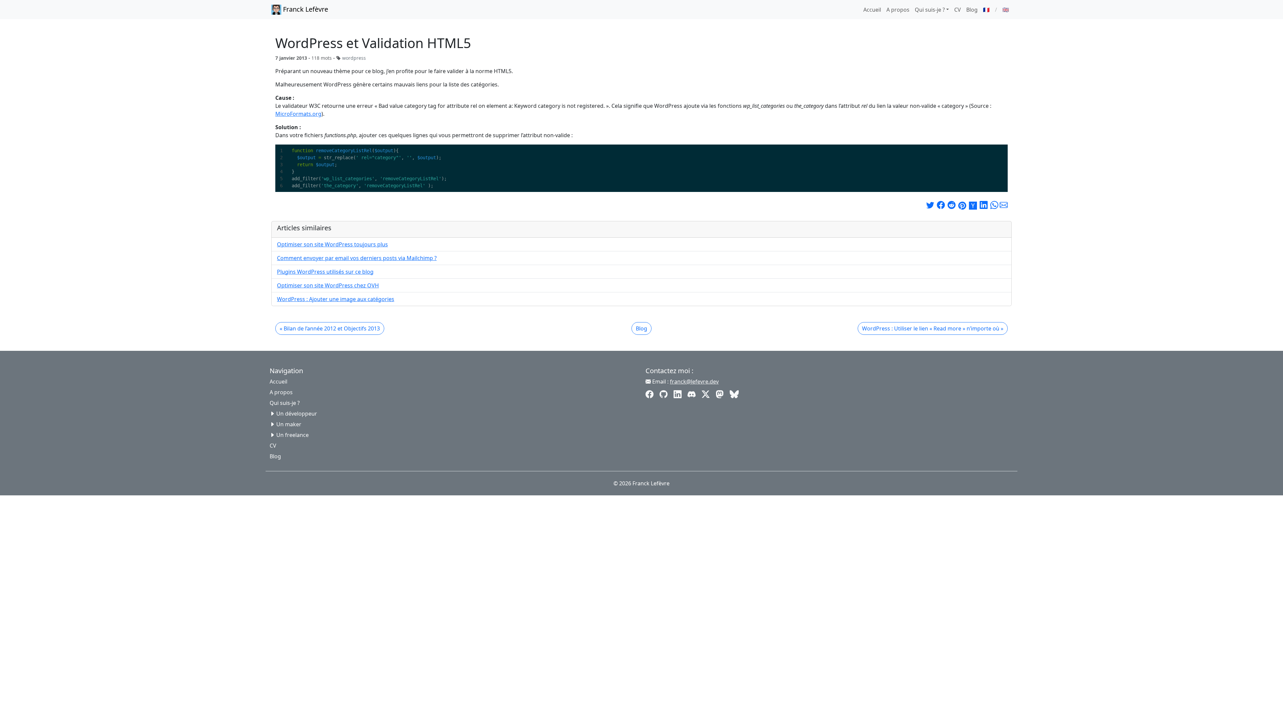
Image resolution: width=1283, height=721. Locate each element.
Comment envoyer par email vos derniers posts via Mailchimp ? (357, 258)
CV (957, 9)
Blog (972, 9)
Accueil (872, 9)
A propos (897, 9)
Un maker (288, 424)
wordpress (354, 58)
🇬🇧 (1005, 9)
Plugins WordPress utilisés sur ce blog (325, 271)
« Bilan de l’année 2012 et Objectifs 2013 (330, 328)
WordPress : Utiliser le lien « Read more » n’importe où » (932, 328)
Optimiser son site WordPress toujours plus (332, 244)
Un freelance (292, 435)
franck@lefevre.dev (694, 381)
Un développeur (296, 413)
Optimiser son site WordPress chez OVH (328, 285)
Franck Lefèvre (304, 9)
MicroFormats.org (298, 113)
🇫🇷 (986, 9)
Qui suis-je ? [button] (930, 9)
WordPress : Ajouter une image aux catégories (335, 299)
